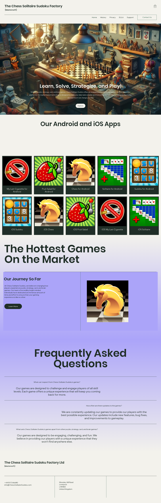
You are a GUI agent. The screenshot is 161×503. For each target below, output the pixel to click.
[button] (155, 6)
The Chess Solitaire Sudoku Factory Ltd (34, 462)
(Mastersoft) (11, 10)
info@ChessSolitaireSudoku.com (18, 485)
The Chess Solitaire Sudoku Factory (33, 6)
